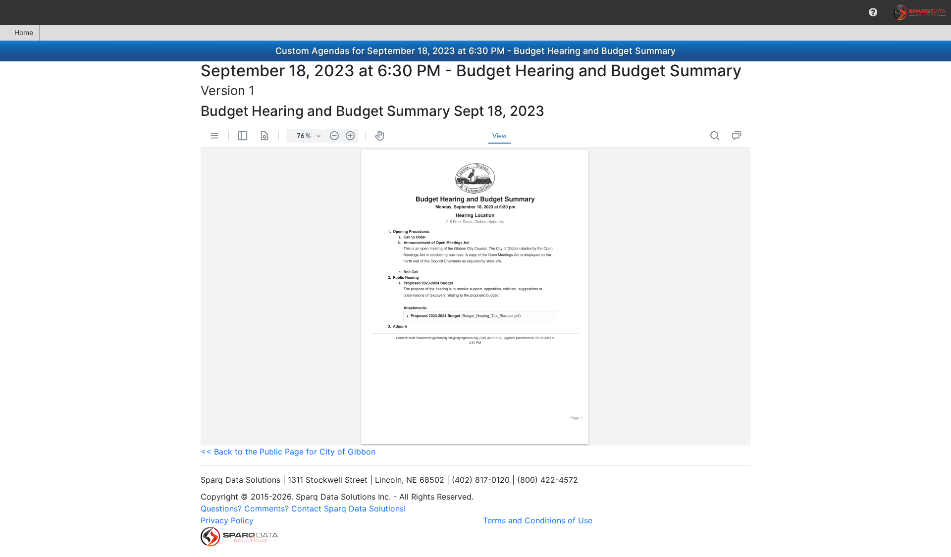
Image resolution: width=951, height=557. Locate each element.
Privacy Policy (227, 520)
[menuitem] (873, 12)
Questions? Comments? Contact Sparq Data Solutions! (303, 508)
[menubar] (475, 12)
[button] (873, 12)
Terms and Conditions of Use (537, 520)
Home (23, 32)
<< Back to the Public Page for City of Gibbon (288, 451)
